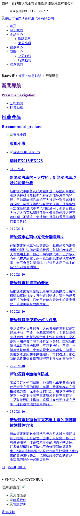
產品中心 (16, 34)
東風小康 (24, 43)
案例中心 (16, 47)
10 (19, 467)
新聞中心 (16, 51)
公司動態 (24, 56)
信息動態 (34, 76)
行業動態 (24, 60)
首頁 (13, 26)
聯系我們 (16, 64)
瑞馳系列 (24, 39)
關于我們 (16, 30)
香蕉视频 (8, 512)
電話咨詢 (19, 504)
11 (22, 467)
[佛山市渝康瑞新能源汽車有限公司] (28, 18)
